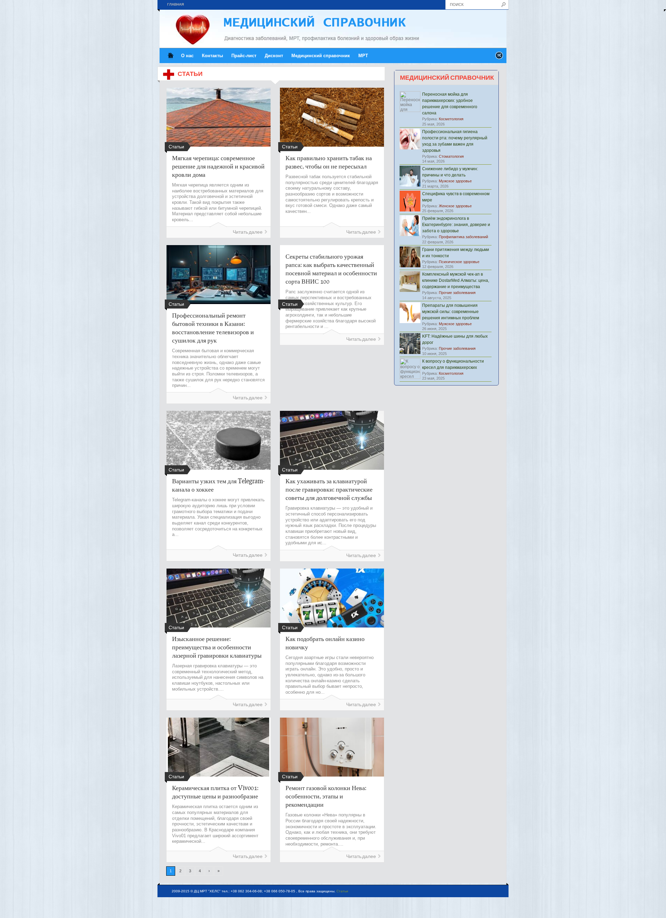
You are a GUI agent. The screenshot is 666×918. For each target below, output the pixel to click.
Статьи (342, 891)
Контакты (212, 55)
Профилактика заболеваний (463, 237)
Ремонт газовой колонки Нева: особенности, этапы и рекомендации (325, 796)
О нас (187, 55)
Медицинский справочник (320, 55)
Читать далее (248, 232)
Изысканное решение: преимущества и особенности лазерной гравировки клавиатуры (217, 647)
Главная (175, 4)
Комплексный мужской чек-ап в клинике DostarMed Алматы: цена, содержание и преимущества (455, 280)
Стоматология (451, 156)
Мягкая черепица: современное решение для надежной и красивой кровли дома (218, 166)
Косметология (451, 119)
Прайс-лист (243, 55)
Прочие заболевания (457, 293)
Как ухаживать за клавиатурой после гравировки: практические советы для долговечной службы (329, 489)
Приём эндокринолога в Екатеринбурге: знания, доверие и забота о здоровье (456, 224)
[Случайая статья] (499, 57)
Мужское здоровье (455, 181)
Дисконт (274, 55)
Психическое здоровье (459, 262)
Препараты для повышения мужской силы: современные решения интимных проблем (450, 311)
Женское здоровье (455, 206)
